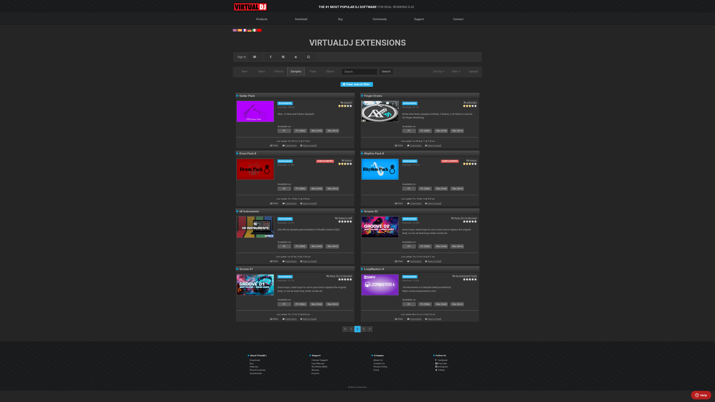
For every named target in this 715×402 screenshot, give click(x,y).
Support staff (345, 218)
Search (386, 71)
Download (301, 19)
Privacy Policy (380, 366)
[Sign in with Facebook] (270, 57)
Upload (473, 71)
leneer (348, 160)
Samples (296, 71)
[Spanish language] (240, 30)
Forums (315, 373)
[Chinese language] (259, 30)
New (244, 71)
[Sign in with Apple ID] (295, 57)
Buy (340, 19)
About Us (378, 360)
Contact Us (379, 363)
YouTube (442, 363)
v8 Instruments (249, 211)
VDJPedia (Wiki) (319, 366)
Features (254, 366)
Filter (455, 71)
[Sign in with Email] (254, 57)
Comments (291, 145)
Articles (315, 370)
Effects (278, 71)
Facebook (441, 360)
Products (261, 19)
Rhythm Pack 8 (374, 153)
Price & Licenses (258, 370)
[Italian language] (254, 30)
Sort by (438, 71)
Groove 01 (246, 269)
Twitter (441, 370)
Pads (313, 71)
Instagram (442, 366)
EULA (376, 370)
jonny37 (348, 102)
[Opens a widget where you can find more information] (701, 395)
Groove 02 (371, 211)
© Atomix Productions (357, 387)
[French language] (245, 30)
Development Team (466, 276)
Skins (261, 71)
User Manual (318, 363)
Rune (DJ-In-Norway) (465, 218)
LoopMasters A (374, 269)
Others (330, 71)
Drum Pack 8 (247, 153)
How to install (310, 145)
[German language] (249, 30)
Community (380, 19)
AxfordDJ (472, 102)
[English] (235, 30)
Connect (458, 19)
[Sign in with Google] (308, 57)
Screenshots (256, 373)
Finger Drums (373, 96)
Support (419, 19)
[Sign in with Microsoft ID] (283, 57)
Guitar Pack (247, 96)
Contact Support (320, 360)
